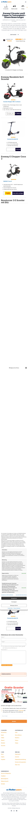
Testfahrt (3, 776)
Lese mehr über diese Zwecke (21, 594)
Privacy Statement (16, 608)
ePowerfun (3, 732)
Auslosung (20, 710)
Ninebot (3, 743)
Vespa (16, 743)
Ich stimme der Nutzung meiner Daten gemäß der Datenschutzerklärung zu (14, 647)
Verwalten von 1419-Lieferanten (7, 594)
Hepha (2, 756)
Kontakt (3, 783)
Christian (9, 40)
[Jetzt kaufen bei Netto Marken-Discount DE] (13, 170)
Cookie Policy (10, 608)
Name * (3, 637)
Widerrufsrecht (4, 781)
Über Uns (17, 764)
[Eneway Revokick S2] (13, 127)
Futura (16, 740)
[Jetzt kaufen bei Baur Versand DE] (13, 90)
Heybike (3, 759)
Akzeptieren (14, 598)
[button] (26, 368)
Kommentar (4, 649)
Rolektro (17, 737)
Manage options (14, 605)
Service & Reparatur (6, 773)
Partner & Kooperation (20, 762)
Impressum (17, 754)
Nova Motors (18, 735)
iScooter (3, 745)
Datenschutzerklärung (20, 759)
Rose (2, 754)
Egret (2, 735)
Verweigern (14, 601)
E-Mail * (3, 641)
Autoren (17, 756)
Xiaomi (2, 740)
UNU (16, 732)
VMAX (2, 737)
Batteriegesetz (4, 778)
